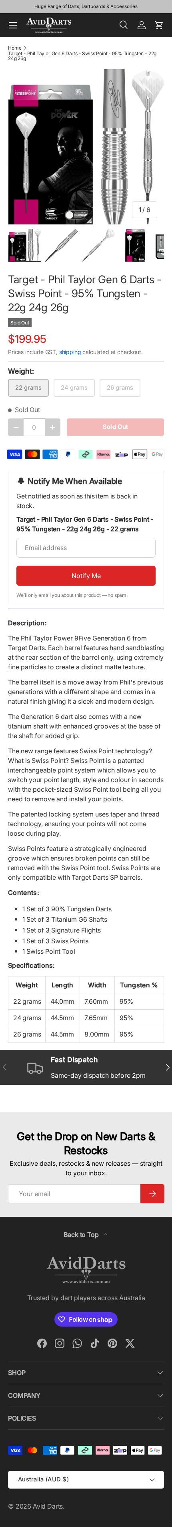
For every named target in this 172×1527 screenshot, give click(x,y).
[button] (159, 25)
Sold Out (115, 426)
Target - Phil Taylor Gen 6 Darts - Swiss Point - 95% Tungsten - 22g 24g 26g (82, 56)
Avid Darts (48, 1506)
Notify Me (86, 576)
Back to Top (82, 1235)
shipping (70, 351)
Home (14, 48)
